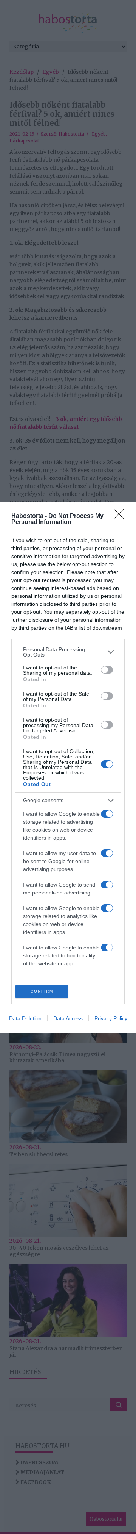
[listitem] (68, 652)
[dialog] (68, 767)
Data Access (68, 1018)
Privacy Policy (110, 1018)
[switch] (107, 670)
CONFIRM (42, 991)
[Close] (121, 516)
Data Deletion (25, 1018)
